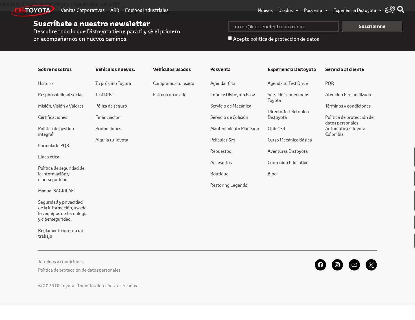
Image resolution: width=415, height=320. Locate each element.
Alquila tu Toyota (111, 140)
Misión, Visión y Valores (61, 106)
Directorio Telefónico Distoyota (288, 114)
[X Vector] (371, 264)
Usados (285, 10)
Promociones (108, 128)
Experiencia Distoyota (354, 10)
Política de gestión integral (56, 131)
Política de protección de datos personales (79, 270)
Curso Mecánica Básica (290, 140)
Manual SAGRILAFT (57, 191)
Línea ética (48, 157)
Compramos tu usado (173, 83)
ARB (114, 10)
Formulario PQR (53, 145)
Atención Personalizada (348, 94)
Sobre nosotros (55, 69)
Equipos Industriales (147, 10)
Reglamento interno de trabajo (60, 233)
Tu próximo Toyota (113, 83)
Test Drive (105, 94)
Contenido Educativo (288, 162)
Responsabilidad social (60, 94)
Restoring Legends (228, 185)
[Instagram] (337, 264)
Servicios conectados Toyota (288, 97)
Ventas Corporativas (83, 10)
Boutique (219, 174)
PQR (329, 83)
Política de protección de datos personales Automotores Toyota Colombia (349, 125)
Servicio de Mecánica (230, 106)
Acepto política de (276, 38)
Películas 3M (222, 140)
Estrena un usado (170, 94)
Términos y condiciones (348, 106)
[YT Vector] (354, 264)
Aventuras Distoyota (288, 151)
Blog (272, 174)
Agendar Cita (222, 83)
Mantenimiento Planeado (234, 128)
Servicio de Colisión (229, 117)
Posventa (313, 10)
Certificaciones (52, 117)
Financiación (108, 117)
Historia (46, 83)
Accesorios (221, 162)
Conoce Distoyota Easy (232, 94)
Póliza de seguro (111, 106)
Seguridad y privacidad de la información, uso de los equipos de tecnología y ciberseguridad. (63, 210)
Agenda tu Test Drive (288, 83)
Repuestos (220, 151)
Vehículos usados (172, 69)
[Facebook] (320, 264)
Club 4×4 (276, 128)
